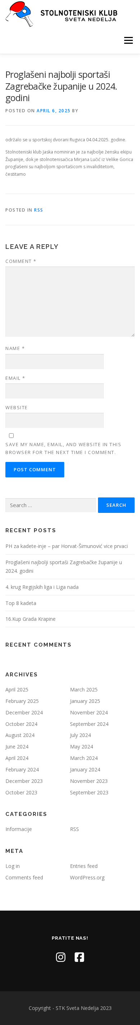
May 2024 (81, 746)
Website (16, 407)
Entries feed (84, 866)
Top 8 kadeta (20, 603)
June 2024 (16, 746)
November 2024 (89, 712)
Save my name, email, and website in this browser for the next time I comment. (63, 448)
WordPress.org (87, 877)
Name (15, 348)
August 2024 (19, 735)
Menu (128, 40)
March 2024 (84, 758)
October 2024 (21, 724)
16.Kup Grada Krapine (30, 618)
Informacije (18, 829)
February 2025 (22, 701)
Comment (21, 261)
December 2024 (24, 712)
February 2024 (22, 769)
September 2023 (89, 792)
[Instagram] (60, 957)
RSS (38, 210)
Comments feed (24, 877)
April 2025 (16, 689)
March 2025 (84, 689)
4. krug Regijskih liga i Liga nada (42, 587)
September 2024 (89, 724)
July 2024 (80, 735)
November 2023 (89, 781)
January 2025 (85, 701)
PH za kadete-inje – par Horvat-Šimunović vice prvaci (66, 546)
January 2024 (85, 769)
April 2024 (16, 758)
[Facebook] (79, 957)
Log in (12, 866)
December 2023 (24, 781)
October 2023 (21, 792)
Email (15, 378)
